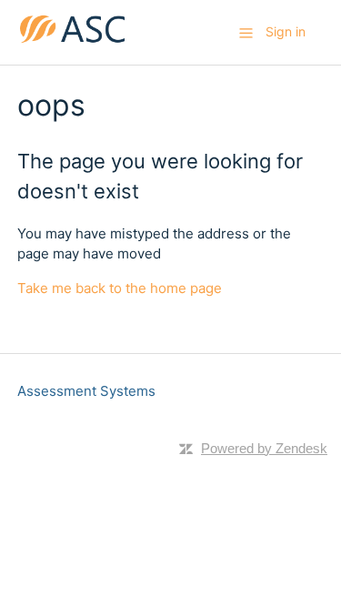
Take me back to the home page (119, 288)
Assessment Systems (86, 391)
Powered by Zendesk (264, 448)
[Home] (72, 41)
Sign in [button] (286, 31)
